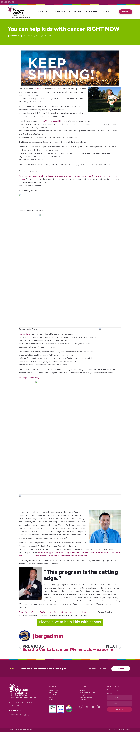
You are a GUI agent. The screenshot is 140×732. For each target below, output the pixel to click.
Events (51, 699)
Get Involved (91, 12)
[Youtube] (9, 2)
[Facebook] (2, 2)
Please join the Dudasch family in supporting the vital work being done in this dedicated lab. (58, 612)
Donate (82, 690)
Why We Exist (43, 12)
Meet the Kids (75, 12)
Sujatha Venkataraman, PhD (50, 121)
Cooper (37, 89)
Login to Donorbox (86, 697)
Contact (107, 12)
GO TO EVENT (100, 2)
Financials (83, 699)
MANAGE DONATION (118, 2)
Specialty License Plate (87, 692)
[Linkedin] (13, 2)
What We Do (60, 12)
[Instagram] (5, 2)
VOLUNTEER (133, 2)
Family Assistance (86, 695)
